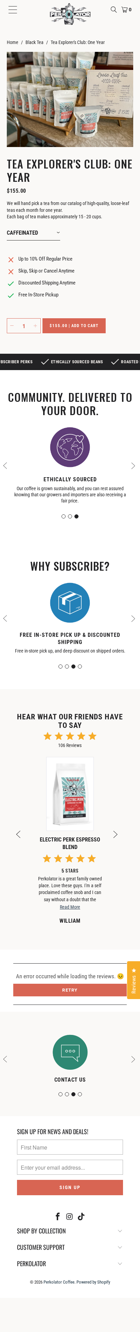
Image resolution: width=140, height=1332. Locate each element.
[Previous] (21, 838)
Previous (6, 465)
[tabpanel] (70, 467)
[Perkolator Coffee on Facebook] (58, 1217)
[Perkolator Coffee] (70, 14)
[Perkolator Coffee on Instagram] (70, 1217)
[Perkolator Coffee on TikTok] (81, 1217)
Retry (70, 990)
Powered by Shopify (93, 1282)
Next (134, 465)
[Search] (113, 9)
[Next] (118, 838)
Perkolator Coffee (58, 1282)
